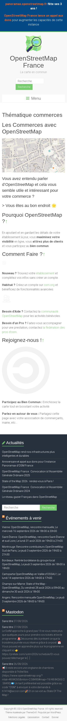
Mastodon (14, 612)
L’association (33, 717)
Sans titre (7, 621)
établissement (45, 273)
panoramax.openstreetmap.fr (26, 4)
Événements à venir (24, 518)
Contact (45, 717)
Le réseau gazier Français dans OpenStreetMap (29, 496)
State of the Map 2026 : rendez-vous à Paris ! (28, 481)
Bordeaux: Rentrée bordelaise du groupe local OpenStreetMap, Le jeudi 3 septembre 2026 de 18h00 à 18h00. (33, 564)
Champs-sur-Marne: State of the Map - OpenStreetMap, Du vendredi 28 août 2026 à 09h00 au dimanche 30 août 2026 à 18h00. (33, 587)
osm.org (49, 285)
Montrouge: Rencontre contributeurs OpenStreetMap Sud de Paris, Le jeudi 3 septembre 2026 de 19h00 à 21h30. (32, 550)
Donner (55, 717)
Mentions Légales (16, 717)
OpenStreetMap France (33, 61)
